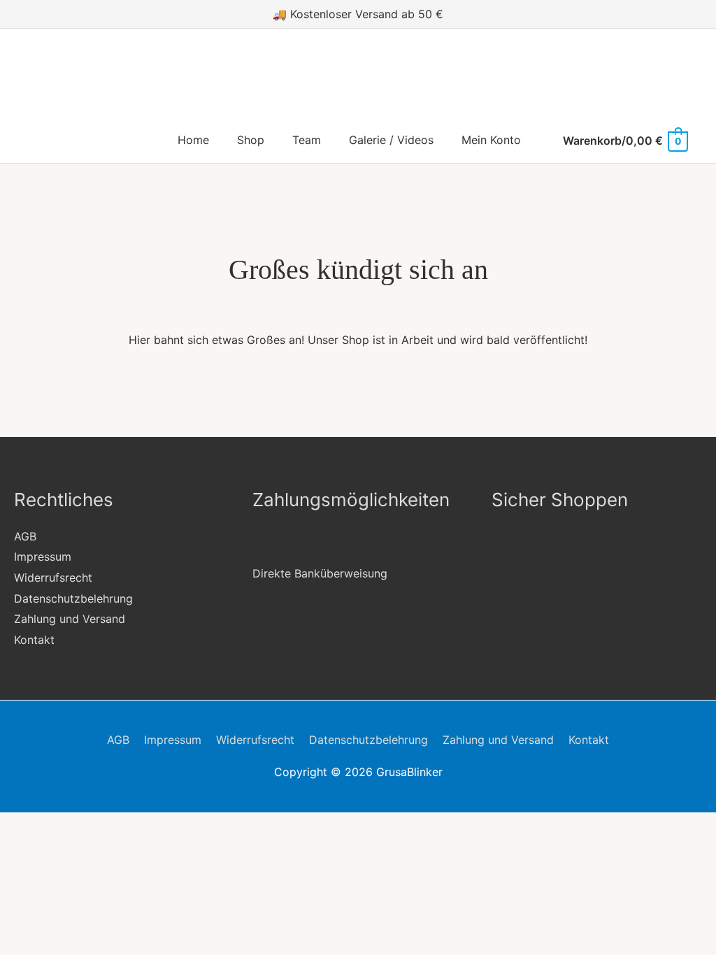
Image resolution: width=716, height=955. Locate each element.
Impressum (42, 556)
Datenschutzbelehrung (73, 598)
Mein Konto (491, 140)
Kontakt (34, 640)
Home (193, 140)
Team (306, 140)
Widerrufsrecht (53, 577)
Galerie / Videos (391, 140)
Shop (250, 140)
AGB (25, 536)
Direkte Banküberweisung (319, 573)
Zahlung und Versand (69, 619)
